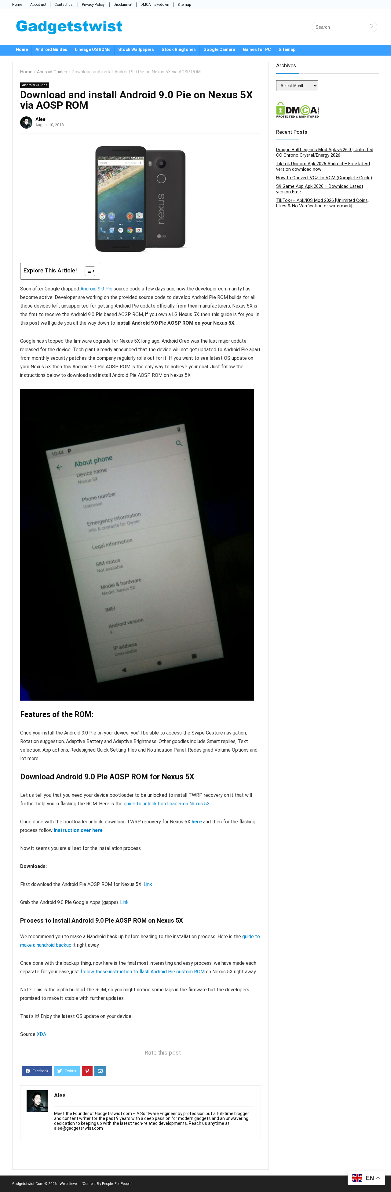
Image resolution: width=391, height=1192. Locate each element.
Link (148, 884)
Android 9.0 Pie (96, 289)
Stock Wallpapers (136, 49)
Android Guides (51, 49)
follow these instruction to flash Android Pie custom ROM (142, 972)
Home (17, 4)
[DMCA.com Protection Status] (297, 104)
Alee (40, 119)
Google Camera (219, 49)
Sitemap (184, 4)
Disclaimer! (123, 4)
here (197, 822)
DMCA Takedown (155, 4)
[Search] (371, 27)
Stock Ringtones (179, 49)
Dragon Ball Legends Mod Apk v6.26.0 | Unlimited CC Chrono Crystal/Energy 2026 (324, 152)
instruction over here (78, 830)
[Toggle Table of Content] (87, 271)
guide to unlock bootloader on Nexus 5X (167, 804)
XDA (41, 1034)
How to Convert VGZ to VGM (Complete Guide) (324, 177)
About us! (38, 4)
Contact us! (64, 4)
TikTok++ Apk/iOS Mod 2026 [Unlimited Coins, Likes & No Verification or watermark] (322, 203)
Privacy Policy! (93, 4)
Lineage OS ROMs (93, 49)
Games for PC (257, 49)
